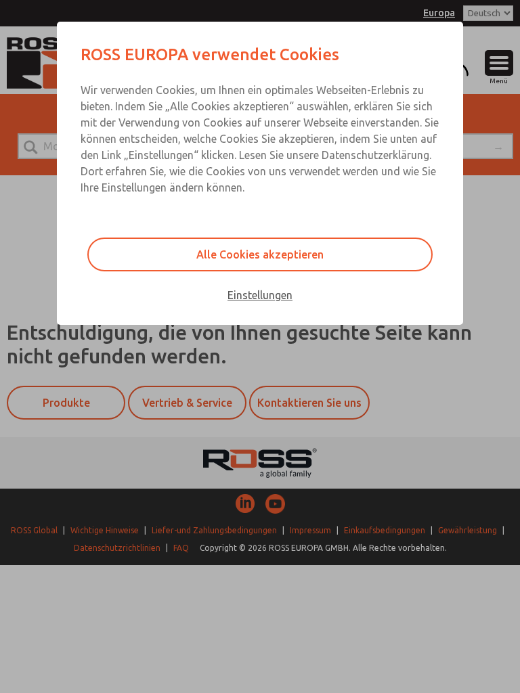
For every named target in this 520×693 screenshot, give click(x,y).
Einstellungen (260, 295)
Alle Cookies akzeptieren (260, 254)
